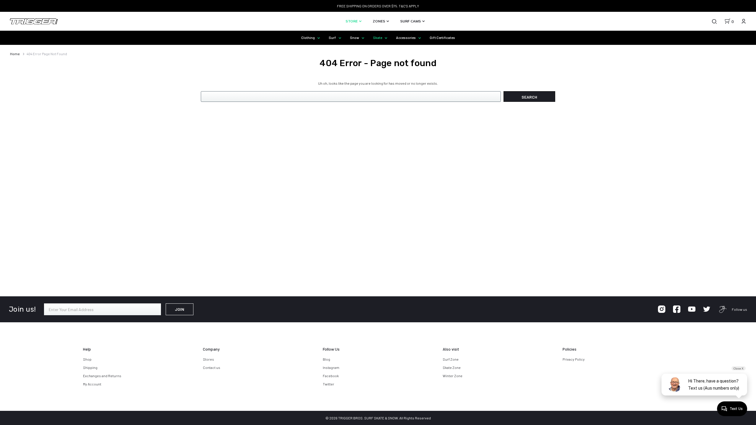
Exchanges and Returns (102, 376)
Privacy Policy (574, 359)
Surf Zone (451, 359)
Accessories (406, 37)
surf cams (411, 21)
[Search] (714, 21)
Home (14, 54)
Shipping (90, 367)
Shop (87, 359)
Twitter (328, 384)
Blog (326, 359)
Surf (333, 37)
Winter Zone (452, 376)
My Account (92, 384)
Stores (208, 359)
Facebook (331, 376)
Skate (378, 37)
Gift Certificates (442, 37)
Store (352, 21)
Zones (379, 21)
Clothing (308, 37)
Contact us (211, 367)
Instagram (331, 367)
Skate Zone (452, 367)
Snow (355, 37)
